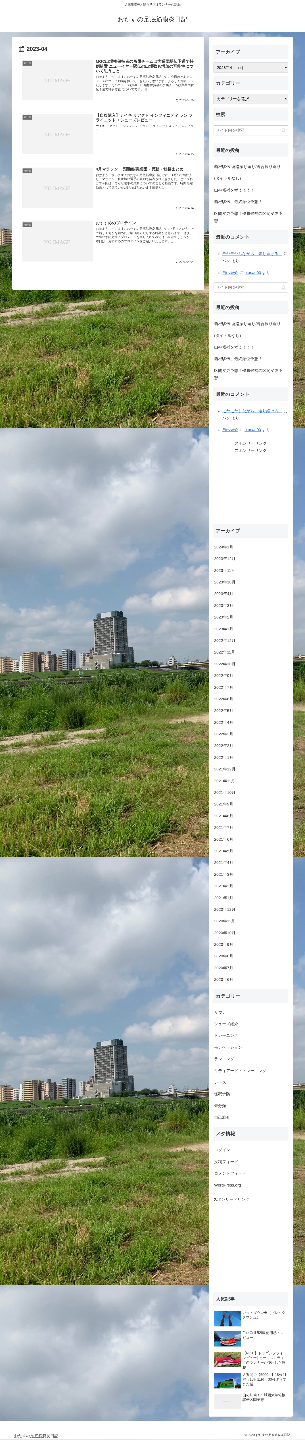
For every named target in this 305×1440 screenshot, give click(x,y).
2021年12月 (225, 769)
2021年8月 (223, 816)
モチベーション (228, 1047)
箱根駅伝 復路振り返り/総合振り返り (247, 166)
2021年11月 (224, 781)
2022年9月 (223, 675)
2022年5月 (223, 710)
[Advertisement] (250, 485)
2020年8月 (223, 956)
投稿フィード (226, 1162)
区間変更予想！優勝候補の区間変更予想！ (248, 217)
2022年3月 (223, 734)
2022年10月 (225, 664)
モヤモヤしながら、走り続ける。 (252, 253)
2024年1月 (223, 547)
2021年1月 (223, 898)
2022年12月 (225, 640)
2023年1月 (223, 629)
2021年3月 (223, 874)
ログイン (222, 1150)
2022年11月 (224, 652)
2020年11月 (224, 921)
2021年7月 (223, 827)
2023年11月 (224, 570)
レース (220, 1082)
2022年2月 (223, 745)
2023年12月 (225, 558)
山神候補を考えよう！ (234, 190)
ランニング (224, 1059)
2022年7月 (223, 687)
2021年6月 (223, 839)
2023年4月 (223, 593)
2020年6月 (223, 979)
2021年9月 (223, 804)
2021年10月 (225, 792)
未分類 (220, 1106)
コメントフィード (230, 1173)
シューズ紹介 (226, 1024)
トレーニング (226, 1035)
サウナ (220, 1012)
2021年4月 (223, 862)
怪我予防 (222, 1094)
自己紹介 (230, 272)
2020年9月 (223, 944)
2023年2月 (223, 617)
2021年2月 (223, 886)
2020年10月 (225, 933)
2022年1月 (223, 757)
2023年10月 (225, 582)
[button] (284, 130)
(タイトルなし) (227, 178)
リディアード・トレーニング (240, 1071)
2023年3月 (223, 605)
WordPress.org (227, 1185)
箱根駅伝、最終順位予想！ (238, 201)
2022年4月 (223, 722)
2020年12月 (225, 909)
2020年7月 (223, 968)
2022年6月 (223, 699)
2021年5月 (223, 851)
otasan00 (252, 272)
